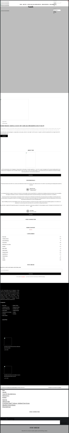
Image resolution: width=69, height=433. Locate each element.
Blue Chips (4, 236)
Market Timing (4, 250)
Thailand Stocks (16, 310)
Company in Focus (5, 238)
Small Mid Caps (5, 254)
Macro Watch (4, 248)
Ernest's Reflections (5, 240)
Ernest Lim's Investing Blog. (12, 387)
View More (31, 214)
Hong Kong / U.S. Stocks (6, 244)
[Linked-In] (5, 381)
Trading (3, 257)
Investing (3, 246)
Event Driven (4, 242)
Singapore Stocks (5, 252)
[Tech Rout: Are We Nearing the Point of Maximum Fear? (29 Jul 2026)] (12, 334)
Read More (31, 175)
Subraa (59, 387)
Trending (3, 259)
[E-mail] (35, 416)
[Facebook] (4, 381)
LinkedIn (23, 276)
